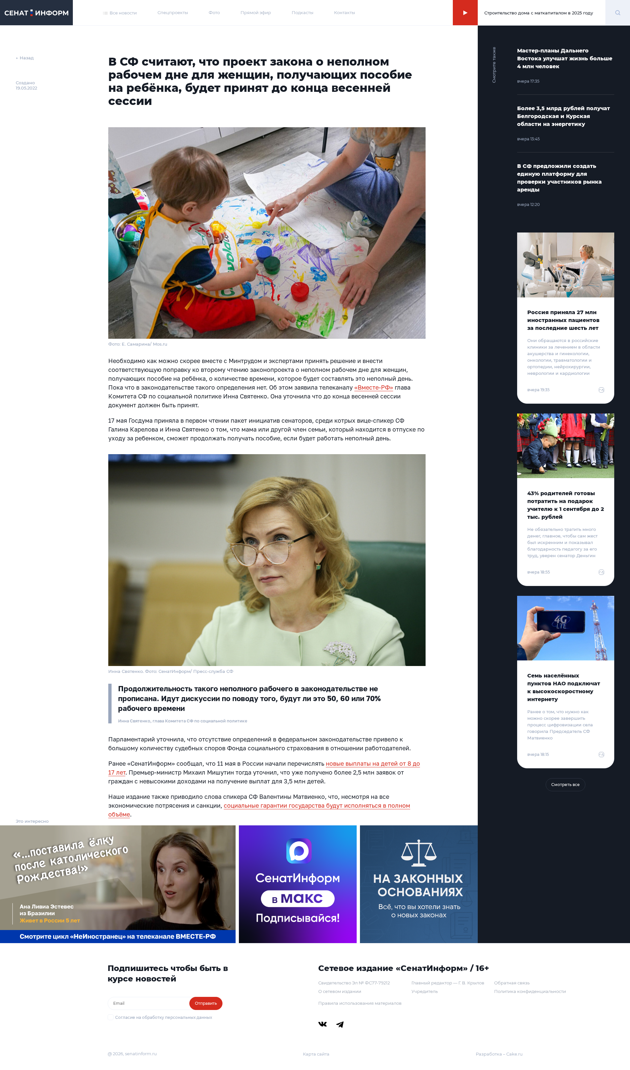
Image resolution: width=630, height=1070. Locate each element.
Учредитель (424, 991)
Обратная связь (512, 982)
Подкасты (302, 12)
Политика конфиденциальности (530, 991)
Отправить (206, 1003)
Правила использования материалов (360, 1003)
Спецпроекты (173, 12)
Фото (214, 12)
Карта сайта (316, 1054)
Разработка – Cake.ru (499, 1054)
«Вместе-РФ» (373, 387)
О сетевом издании (339, 991)
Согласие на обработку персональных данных (163, 1017)
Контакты (344, 12)
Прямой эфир (256, 12)
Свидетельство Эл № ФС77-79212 (354, 982)
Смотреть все (565, 784)
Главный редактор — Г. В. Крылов (447, 982)
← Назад (25, 57)
